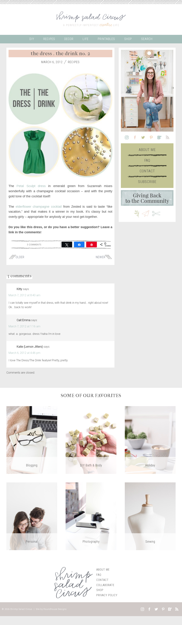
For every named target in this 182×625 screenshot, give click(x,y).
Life (86, 39)
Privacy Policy (106, 595)
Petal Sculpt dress (31, 186)
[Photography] (91, 516)
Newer (100, 257)
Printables (106, 39)
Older (20, 257)
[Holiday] (150, 440)
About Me (147, 150)
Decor (68, 39)
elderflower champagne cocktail (39, 206)
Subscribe (147, 182)
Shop (128, 39)
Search (146, 39)
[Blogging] (31, 440)
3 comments (34, 244)
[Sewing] (150, 516)
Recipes (49, 39)
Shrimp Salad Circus (21, 609)
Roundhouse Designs (55, 609)
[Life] (31, 516)
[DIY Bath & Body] (91, 440)
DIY (32, 39)
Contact (147, 171)
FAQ (147, 160)
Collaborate (105, 585)
